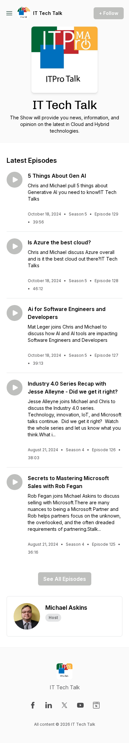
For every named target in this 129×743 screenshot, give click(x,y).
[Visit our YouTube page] (80, 705)
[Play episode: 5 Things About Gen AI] (14, 180)
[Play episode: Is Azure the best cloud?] (14, 246)
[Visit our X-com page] (64, 705)
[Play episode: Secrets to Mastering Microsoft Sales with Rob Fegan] (14, 482)
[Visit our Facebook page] (32, 705)
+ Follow (108, 13)
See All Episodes (64, 579)
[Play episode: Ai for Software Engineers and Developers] (14, 313)
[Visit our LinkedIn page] (48, 705)
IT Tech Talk (47, 13)
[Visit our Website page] (96, 705)
